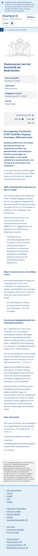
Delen (29, 123)
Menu (32, 17)
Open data (11, 527)
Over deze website (14, 490)
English (9, 496)
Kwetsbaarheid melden (16, 520)
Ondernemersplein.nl (15, 545)
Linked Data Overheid (15, 529)
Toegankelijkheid (13, 514)
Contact (10, 493)
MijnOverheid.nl (13, 539)
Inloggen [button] (6, 23)
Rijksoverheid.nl (13, 542)
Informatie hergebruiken (16, 508)
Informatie (17, 119)
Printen (29, 119)
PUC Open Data (13, 532)
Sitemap (10, 517)
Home (4, 30)
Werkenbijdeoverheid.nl (16, 548)
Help (8, 499)
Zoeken (10, 502)
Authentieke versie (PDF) (24, 115)
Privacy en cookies (14, 511)
